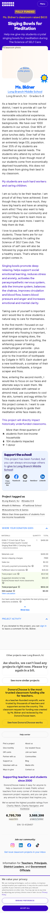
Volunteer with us (10, 765)
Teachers (27, 863)
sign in (43, 626)
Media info (29, 765)
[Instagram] (12, 845)
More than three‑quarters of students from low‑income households (23, 515)
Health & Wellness (12, 505)
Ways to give (8, 769)
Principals (40, 863)
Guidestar (24, 808)
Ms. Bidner (25, 87)
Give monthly (8, 748)
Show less (25, 610)
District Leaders (14, 866)
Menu (42, 4)
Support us (7, 761)
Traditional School (33, 505)
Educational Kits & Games (15, 510)
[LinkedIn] (20, 845)
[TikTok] (37, 845)
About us (29, 743)
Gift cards (7, 752)
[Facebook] (29, 845)
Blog (27, 761)
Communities (30, 756)
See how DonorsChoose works (25, 722)
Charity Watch (13, 805)
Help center (25, 734)
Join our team (31, 752)
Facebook (16, 481)
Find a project (8, 743)
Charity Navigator (30, 805)
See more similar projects (25, 680)
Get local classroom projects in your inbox (25, 852)
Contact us (29, 769)
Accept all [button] (25, 908)
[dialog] (25, 894)
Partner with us (9, 756)
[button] (7, 480)
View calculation (8, 593)
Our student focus (32, 748)
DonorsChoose (8, 4)
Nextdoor (33, 481)
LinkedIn (42, 481)
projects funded (36, 816)
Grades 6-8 (28, 501)
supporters (13, 816)
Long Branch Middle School (25, 91)
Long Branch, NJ (11, 501)
